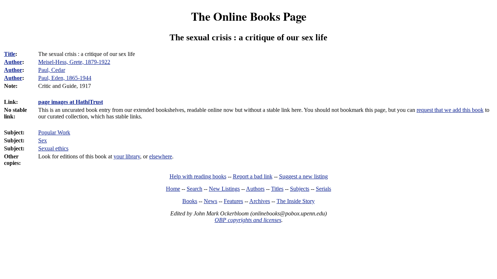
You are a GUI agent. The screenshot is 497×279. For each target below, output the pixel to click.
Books (189, 201)
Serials (323, 189)
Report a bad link (253, 176)
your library (127, 156)
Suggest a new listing (303, 176)
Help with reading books (198, 176)
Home (173, 189)
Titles (277, 189)
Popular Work (54, 132)
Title (9, 54)
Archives (259, 201)
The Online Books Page (248, 16)
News (210, 201)
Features (233, 201)
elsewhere (160, 156)
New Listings (224, 189)
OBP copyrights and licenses (248, 220)
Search (194, 189)
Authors (255, 189)
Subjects (299, 189)
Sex (42, 140)
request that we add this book (450, 110)
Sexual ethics (53, 148)
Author (13, 62)
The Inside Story (296, 201)
